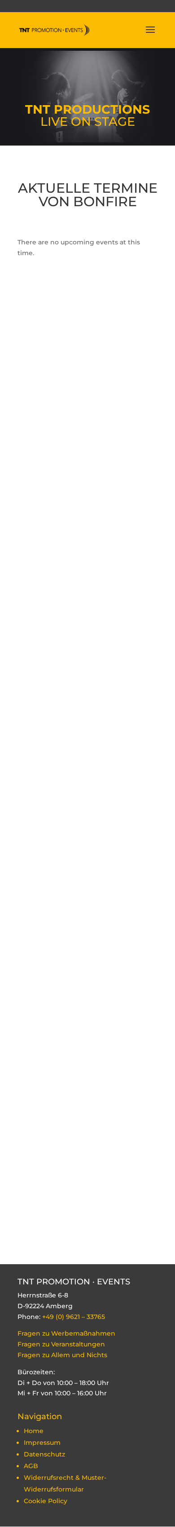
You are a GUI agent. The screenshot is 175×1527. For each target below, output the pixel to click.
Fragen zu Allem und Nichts (63, 1355)
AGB (31, 1466)
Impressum (42, 1442)
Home (34, 1431)
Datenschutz (44, 1454)
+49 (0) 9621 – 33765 (73, 1317)
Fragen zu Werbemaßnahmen (66, 1333)
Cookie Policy (45, 1501)
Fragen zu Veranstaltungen (61, 1344)
